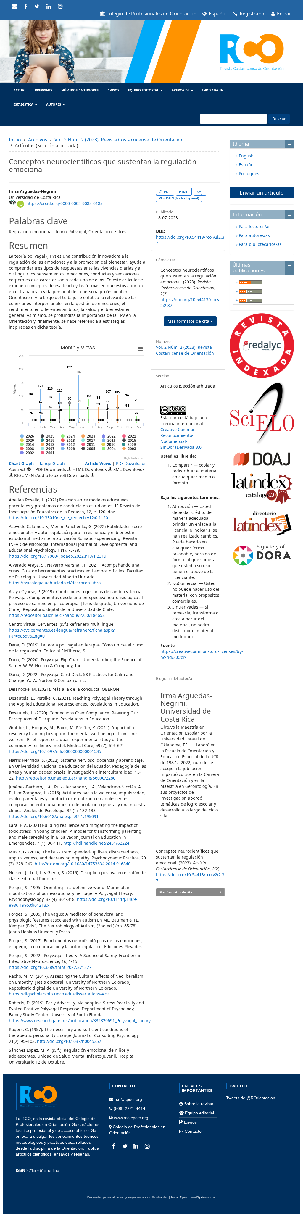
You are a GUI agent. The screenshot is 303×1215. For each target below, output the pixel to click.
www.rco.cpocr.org (131, 1117)
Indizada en (213, 90)
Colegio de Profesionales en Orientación (151, 13)
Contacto (193, 1131)
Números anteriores (80, 90)
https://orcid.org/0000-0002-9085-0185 (64, 203)
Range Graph (51, 463)
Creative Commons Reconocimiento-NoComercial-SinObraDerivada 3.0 (181, 438)
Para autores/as (254, 235)
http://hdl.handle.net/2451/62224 (96, 843)
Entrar (283, 13)
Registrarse (251, 13)
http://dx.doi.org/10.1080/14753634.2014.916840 (82, 864)
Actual (19, 90)
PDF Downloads (131, 463)
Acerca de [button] (181, 90)
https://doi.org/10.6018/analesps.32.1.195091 (54, 816)
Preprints (43, 90)
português (248, 173)
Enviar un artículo (262, 192)
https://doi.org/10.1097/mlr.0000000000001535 (55, 751)
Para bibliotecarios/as (260, 244)
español (217, 13)
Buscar (279, 119)
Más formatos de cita (188, 321)
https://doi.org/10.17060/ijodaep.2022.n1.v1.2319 (57, 556)
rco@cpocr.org (128, 1099)
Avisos (113, 90)
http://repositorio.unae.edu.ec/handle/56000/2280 (65, 778)
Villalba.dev (160, 1197)
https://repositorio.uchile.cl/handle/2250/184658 (57, 615)
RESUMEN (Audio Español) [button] (179, 198)
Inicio (15, 139)
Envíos (190, 1122)
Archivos (37, 139)
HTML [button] (184, 191)
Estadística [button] (23, 104)
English (246, 156)
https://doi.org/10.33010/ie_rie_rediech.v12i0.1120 (58, 517)
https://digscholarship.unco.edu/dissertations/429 (59, 994)
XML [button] (200, 191)
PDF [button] (167, 191)
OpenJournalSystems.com (198, 1197)
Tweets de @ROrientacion (250, 1097)
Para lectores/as (254, 226)
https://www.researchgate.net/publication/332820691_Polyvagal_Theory (80, 1020)
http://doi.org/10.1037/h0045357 (69, 1041)
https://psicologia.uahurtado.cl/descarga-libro (55, 582)
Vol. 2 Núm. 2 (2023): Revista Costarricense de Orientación (119, 139)
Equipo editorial (199, 1113)
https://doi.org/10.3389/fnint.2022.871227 (50, 967)
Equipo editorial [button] (144, 90)
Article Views (98, 463)
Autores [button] (54, 104)
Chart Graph (21, 463)
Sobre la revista (198, 1103)
